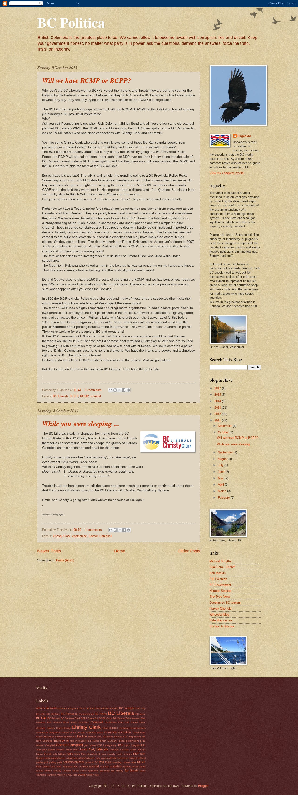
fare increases (78, 741)
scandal (95, 396)
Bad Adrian (96, 708)
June (221, 471)
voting (82, 774)
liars (75, 749)
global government (129, 741)
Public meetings (113, 762)
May (221, 478)
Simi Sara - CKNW (222, 567)
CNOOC (113, 728)
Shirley (48, 770)
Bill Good (107, 718)
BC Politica (71, 22)
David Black (139, 732)
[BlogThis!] (115, 390)
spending (93, 770)
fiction (103, 741)
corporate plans (94, 732)
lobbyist (62, 754)
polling (52, 762)
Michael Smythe (220, 561)
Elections (108, 736)
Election (82, 736)
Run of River (81, 766)
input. (127, 745)
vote (75, 775)
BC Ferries (67, 714)
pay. (98, 758)
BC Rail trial (53, 718)
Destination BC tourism (225, 602)
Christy (67, 728)
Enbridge (47, 741)
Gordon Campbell (100, 536)
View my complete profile (227, 173)
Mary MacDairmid (90, 754)
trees (60, 775)
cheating (40, 728)
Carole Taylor (138, 722)
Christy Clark (61, 536)
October (224, 432)
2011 (218, 420)
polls (59, 762)
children (51, 728)
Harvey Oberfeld (220, 608)
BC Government (220, 585)
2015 (218, 394)
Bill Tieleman (218, 579)
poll (46, 762)
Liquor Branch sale (46, 754)
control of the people (73, 732)
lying (70, 753)
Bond (66, 722)
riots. (59, 766)
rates (133, 762)
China (59, 728)
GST (99, 745)
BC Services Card (70, 718)
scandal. (104, 766)
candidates (111, 722)
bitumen (136, 718)
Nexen (61, 758)
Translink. (51, 775)
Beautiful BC (95, 718)
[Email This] (110, 390)
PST (101, 762)
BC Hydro (101, 714)
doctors (59, 736)
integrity (135, 745)
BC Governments (84, 714)
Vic (65, 775)
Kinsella (60, 749)
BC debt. (41, 714)
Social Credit (79, 770)
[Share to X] (119, 390)
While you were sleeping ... (80, 423)
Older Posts (189, 551)
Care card (123, 722)
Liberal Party (86, 749)
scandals (116, 766)
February (224, 497)
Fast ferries (93, 741)
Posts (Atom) (65, 560)
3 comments (93, 390)
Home (119, 551)
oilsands (90, 758)
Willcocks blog (219, 614)
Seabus (127, 766)
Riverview (68, 766)
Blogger (203, 786)
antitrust (62, 708)
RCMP (84, 396)
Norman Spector (220, 591)
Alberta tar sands (47, 708)
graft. (86, 745)
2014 (218, 401)
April (221, 484)
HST (121, 745)
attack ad (84, 708)
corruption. (125, 732)
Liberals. (114, 749)
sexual (39, 770)
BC (117, 708)
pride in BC (91, 762)
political (133, 758)
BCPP (74, 396)
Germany (112, 741)
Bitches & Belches (222, 626)
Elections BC (121, 736)
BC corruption (128, 708)
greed (93, 745)
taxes (143, 770)
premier (79, 762)
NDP (136, 753)
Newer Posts (49, 551)
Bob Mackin (218, 573)
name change (124, 754)
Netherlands (51, 758)
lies (144, 749)
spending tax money (111, 770)
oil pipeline (72, 758)
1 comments (93, 529)
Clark (105, 728)
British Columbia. (80, 722)
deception (49, 736)
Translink (41, 775)
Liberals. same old (130, 749)
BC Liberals (60, 396)
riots (53, 766)
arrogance (73, 708)
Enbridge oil (61, 740)
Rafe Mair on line (221, 620)
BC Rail (41, 718)
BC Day (141, 708)
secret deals (139, 766)
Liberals (102, 749)
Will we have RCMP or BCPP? (86, 80)
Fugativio (244, 136)
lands (69, 749)
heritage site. (110, 745)
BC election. (53, 714)
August (223, 459)
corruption (110, 732)
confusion (124, 728)
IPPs (143, 745)
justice (51, 749)
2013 (218, 407)
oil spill (81, 758)
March (222, 491)
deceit (39, 736)
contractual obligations (48, 732)
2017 (218, 388)
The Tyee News (220, 596)
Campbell (97, 722)
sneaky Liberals (62, 770)
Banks (105, 708)
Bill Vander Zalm (122, 718)
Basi (112, 708)
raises (127, 762)
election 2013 (95, 736)
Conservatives (138, 728)
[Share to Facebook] (124, 390)
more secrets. (108, 754)
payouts (105, 758)
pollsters (68, 762)
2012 (218, 414)
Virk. (69, 775)
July (221, 465)
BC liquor (140, 714)
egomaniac (79, 536)
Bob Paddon (54, 722)
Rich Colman (43, 766)
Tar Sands (131, 770)
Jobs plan (41, 749)
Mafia (77, 754)
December (225, 426)
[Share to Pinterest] (128, 390)
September (226, 452)
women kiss (92, 775)
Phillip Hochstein (119, 758)
